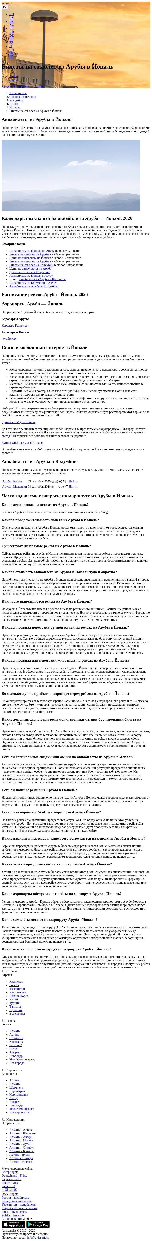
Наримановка (19, 1094)
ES (11, 39)
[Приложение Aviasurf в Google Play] (38, 1227)
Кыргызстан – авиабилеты (19, 1208)
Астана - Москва (21, 1161)
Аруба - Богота (12, 481)
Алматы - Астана (21, 1129)
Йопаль (15, 107)
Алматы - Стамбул (22, 1147)
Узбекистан (17, 988)
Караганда (17, 1041)
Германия (16, 1010)
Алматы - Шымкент (23, 1133)
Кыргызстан (18, 992)
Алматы (15, 1031)
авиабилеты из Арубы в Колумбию (42, 279)
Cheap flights (10, 1172)
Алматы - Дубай (20, 1144)
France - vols (10, 1182)
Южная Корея (19, 996)
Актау (14, 1048)
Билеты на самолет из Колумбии (31, 265)
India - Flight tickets (14, 1211)
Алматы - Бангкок (22, 1151)
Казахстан (16, 981)
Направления (15, 1119)
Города (11, 1020)
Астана (14, 1034)
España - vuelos (11, 1179)
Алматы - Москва (21, 1140)
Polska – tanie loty (13, 1215)
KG (12, 24)
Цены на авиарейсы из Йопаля (30, 257)
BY (12, 17)
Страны (11, 971)
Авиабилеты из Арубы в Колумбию (34, 286)
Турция (14, 1003)
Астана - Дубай (20, 1154)
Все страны (17, 1013)
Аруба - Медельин (14, 486)
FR (11, 42)
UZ (12, 21)
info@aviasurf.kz (38, 1237)
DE (12, 35)
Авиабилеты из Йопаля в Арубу (31, 275)
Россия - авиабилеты (15, 1197)
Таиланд (15, 1006)
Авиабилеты (18, 93)
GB (12, 32)
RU (12, 14)
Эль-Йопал (9, 339)
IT (11, 46)
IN (11, 53)
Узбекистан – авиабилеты (19, 1204)
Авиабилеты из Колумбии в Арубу (33, 282)
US (12, 28)
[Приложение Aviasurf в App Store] (14, 1227)
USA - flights (10, 1194)
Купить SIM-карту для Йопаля (22, 442)
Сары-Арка (17, 1091)
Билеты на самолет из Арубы (29, 254)
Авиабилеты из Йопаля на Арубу (32, 250)
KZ (5, 7)
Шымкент (16, 1038)
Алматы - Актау (20, 1137)
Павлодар (16, 1056)
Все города (17, 1063)
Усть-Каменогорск (22, 1059)
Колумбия (16, 100)
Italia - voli (8, 1186)
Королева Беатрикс (14, 325)
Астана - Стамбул (21, 1158)
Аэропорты (14, 1070)
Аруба (14, 103)
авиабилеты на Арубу (36, 268)
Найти (73, 481)
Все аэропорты (20, 1112)
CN (12, 49)
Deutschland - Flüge (14, 1175)
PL (11, 56)
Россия (14, 985)
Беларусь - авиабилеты (17, 1201)
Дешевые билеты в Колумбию (30, 272)
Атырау (15, 1052)
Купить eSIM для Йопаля (18, 422)
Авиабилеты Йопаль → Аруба (22, 86)
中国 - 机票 (9, 1190)
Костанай (16, 1045)
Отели (14, 76)
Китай (14, 999)
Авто (13, 79)
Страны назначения (23, 96)
